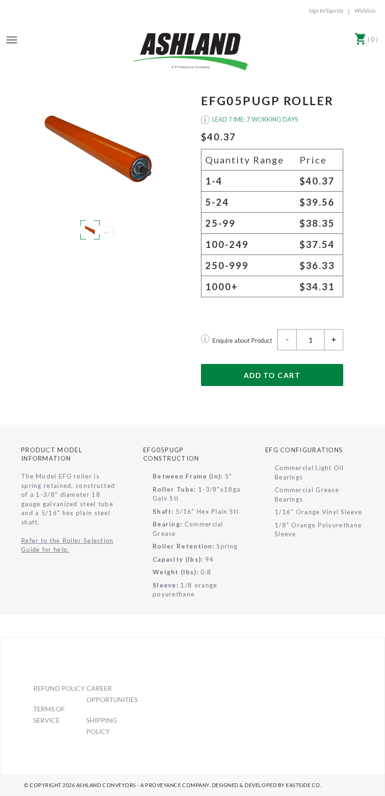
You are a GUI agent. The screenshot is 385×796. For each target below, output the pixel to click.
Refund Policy (59, 688)
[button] (98, 149)
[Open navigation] (12, 40)
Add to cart (272, 375)
